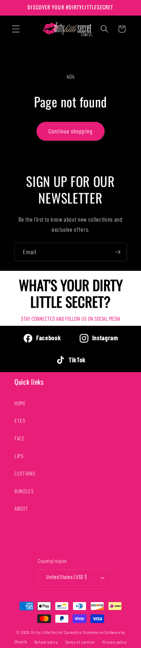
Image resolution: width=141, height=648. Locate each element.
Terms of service (80, 641)
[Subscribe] (117, 252)
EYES (19, 420)
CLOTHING (24, 473)
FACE (19, 438)
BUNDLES (24, 491)
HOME (20, 403)
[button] (16, 29)
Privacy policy (114, 641)
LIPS (19, 456)
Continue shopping (70, 131)
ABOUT (21, 508)
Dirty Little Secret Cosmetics (56, 632)
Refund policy (45, 641)
